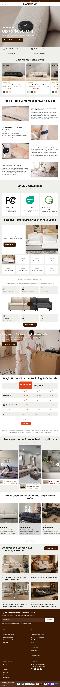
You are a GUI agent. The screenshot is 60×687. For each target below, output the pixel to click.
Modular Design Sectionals (9, 634)
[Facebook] (35, 669)
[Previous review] (27, 540)
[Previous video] (2, 464)
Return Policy (34, 645)
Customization (6, 674)
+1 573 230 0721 (40, 664)
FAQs (32, 632)
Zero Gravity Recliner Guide (37, 637)
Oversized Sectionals (8, 637)
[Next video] (57, 464)
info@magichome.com (40, 666)
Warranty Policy (34, 653)
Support (33, 642)
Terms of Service (35, 650)
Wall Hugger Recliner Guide (37, 634)
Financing (33, 639)
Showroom (5, 672)
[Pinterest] (41, 669)
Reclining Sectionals (7, 632)
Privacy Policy (4, 685)
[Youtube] (38, 669)
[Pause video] (30, 464)
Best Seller (5, 642)
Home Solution (6, 677)
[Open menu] (3, 4)
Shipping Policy (34, 647)
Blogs (4, 667)
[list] (30, 204)
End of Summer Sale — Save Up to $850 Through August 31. (30, 1)
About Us (5, 664)
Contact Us (5, 669)
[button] (54, 4)
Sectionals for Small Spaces (9, 639)
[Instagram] (32, 669)
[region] (30, 399)
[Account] (57, 4)
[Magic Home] (30, 4)
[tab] (8, 259)
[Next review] (32, 540)
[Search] (5, 4)
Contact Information (35, 655)
